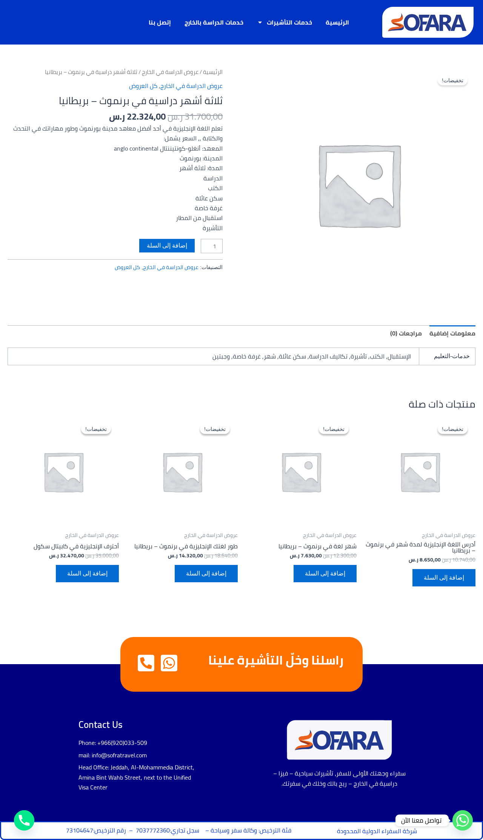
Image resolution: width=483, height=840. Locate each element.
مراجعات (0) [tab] (406, 333)
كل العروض (143, 85)
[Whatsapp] (462, 820)
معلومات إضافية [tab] (452, 333)
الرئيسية (337, 22)
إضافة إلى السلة (167, 245)
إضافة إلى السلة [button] (444, 577)
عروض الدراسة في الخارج (170, 72)
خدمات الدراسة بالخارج (214, 22)
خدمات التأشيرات (289, 22)
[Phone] (24, 820)
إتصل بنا (160, 22)
